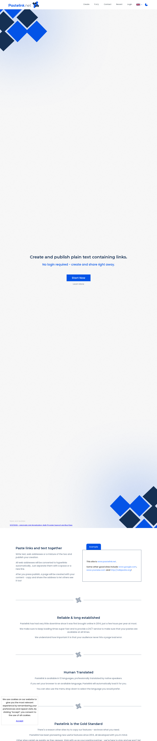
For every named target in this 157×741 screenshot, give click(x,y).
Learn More (78, 283)
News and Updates (17, 521)
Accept (19, 720)
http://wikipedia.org (121, 569)
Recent (119, 4)
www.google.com (127, 566)
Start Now (78, 278)
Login (129, 4)
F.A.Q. (96, 4)
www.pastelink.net (106, 561)
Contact (107, 4)
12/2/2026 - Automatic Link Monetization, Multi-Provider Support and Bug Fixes (41, 525)
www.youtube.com (95, 569)
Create (86, 4)
